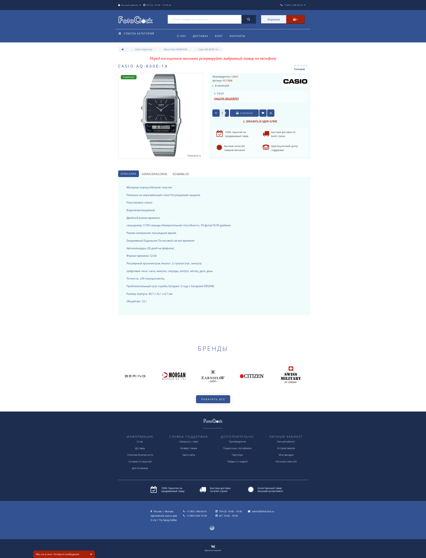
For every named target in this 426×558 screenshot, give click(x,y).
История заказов (286, 448)
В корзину (246, 113)
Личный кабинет (286, 441)
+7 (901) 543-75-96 (197, 515)
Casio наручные (143, 49)
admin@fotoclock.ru (263, 511)
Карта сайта (188, 454)
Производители (237, 441)
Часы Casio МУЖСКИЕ (175, 49)
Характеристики (154, 173)
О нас (181, 36)
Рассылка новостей (286, 461)
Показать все (213, 399)
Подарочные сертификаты (237, 448)
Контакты (237, 36)
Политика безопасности (140, 454)
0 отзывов (299, 69)
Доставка (200, 36)
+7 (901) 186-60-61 (197, 511)
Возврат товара (188, 448)
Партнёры (237, 454)
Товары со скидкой (237, 461)
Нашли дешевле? (226, 99)
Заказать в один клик (261, 121)
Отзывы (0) (181, 173)
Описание (128, 173)
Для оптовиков (140, 468)
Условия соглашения (139, 461)
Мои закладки (286, 454)
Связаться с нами (188, 441)
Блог (219, 36)
